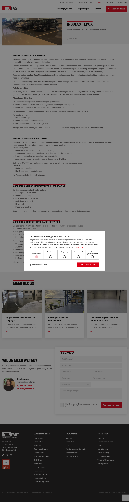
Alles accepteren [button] (88, 265)
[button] (38, 265)
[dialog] (64, 251)
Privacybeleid (78, 247)
